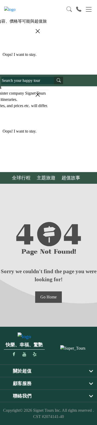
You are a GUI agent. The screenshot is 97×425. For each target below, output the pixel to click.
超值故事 (71, 177)
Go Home (48, 297)
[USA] (73, 348)
